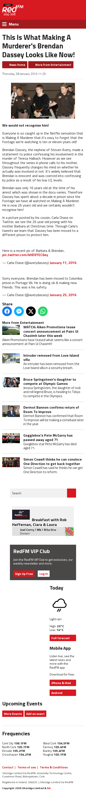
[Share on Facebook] (7, 311)
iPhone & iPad (61, 683)
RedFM (12, 10)
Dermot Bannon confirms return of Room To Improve (51, 409)
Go (71, 493)
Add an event (35, 713)
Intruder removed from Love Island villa (51, 357)
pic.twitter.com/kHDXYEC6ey (25, 254)
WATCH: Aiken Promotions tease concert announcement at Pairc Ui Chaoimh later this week (50, 331)
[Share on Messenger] (19, 311)
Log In (43, 573)
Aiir (49, 788)
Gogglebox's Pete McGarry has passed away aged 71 (48, 437)
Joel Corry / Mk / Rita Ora (38, 529)
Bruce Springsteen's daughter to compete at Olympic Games (49, 381)
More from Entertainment (53, 65)
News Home (17, 65)
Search (16, 493)
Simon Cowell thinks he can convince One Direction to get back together (52, 461)
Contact (7, 767)
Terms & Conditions (54, 767)
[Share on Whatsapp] (43, 311)
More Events (13, 713)
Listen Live (62, 10)
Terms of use (26, 767)
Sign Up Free (24, 573)
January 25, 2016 (63, 294)
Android (56, 692)
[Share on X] (31, 311)
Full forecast (60, 638)
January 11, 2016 (63, 262)
